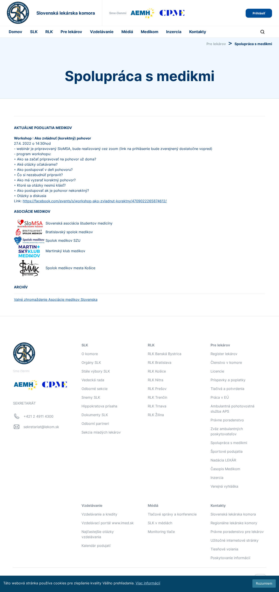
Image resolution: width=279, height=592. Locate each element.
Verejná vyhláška (224, 486)
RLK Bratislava (159, 362)
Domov (15, 31)
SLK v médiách (160, 523)
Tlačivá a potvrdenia (227, 388)
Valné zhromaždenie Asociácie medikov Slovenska (55, 299)
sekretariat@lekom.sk (41, 427)
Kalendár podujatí (96, 545)
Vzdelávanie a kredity (99, 514)
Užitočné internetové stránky (235, 540)
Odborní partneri (95, 423)
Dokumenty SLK (95, 415)
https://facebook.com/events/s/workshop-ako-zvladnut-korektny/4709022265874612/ (95, 201)
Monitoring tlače (161, 531)
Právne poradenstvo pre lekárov (237, 531)
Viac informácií (148, 583)
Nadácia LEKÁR (223, 460)
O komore (90, 354)
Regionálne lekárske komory (234, 523)
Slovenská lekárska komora (233, 514)
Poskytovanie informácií (230, 558)
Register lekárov (224, 354)
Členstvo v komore (226, 362)
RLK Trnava (157, 406)
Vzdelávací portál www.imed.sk (108, 523)
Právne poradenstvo (227, 420)
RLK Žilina (156, 415)
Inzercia (173, 31)
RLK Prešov (157, 388)
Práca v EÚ (220, 397)
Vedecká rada (93, 380)
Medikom (149, 31)
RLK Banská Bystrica (164, 354)
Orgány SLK (91, 362)
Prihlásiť (259, 13)
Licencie (217, 371)
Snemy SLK (91, 397)
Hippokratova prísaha (99, 406)
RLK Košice (157, 371)
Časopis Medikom (225, 469)
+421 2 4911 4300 (38, 416)
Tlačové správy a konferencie (172, 514)
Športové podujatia (227, 451)
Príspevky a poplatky (228, 380)
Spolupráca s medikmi (229, 443)
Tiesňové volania (224, 549)
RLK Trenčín (157, 397)
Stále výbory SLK (96, 371)
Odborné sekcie (94, 388)
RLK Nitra (155, 380)
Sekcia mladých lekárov (101, 432)
